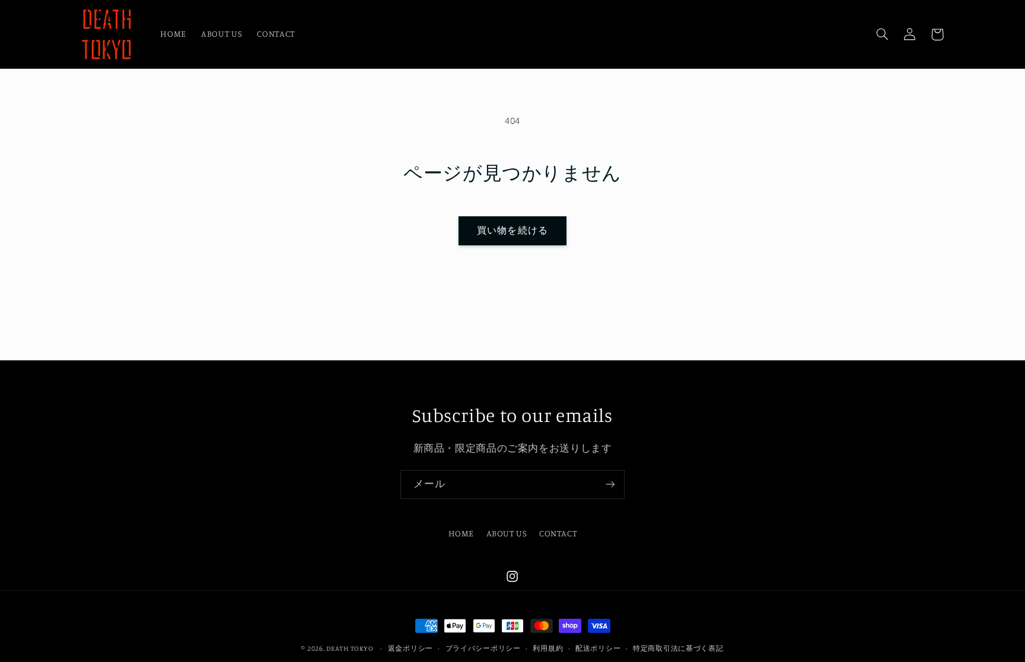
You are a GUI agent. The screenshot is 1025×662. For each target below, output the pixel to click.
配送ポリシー (597, 648)
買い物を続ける (512, 230)
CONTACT (558, 533)
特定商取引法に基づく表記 (678, 648)
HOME (461, 533)
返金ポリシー (410, 648)
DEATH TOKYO (349, 648)
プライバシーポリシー (483, 648)
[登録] (610, 484)
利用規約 (548, 648)
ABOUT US (506, 533)
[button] (882, 34)
